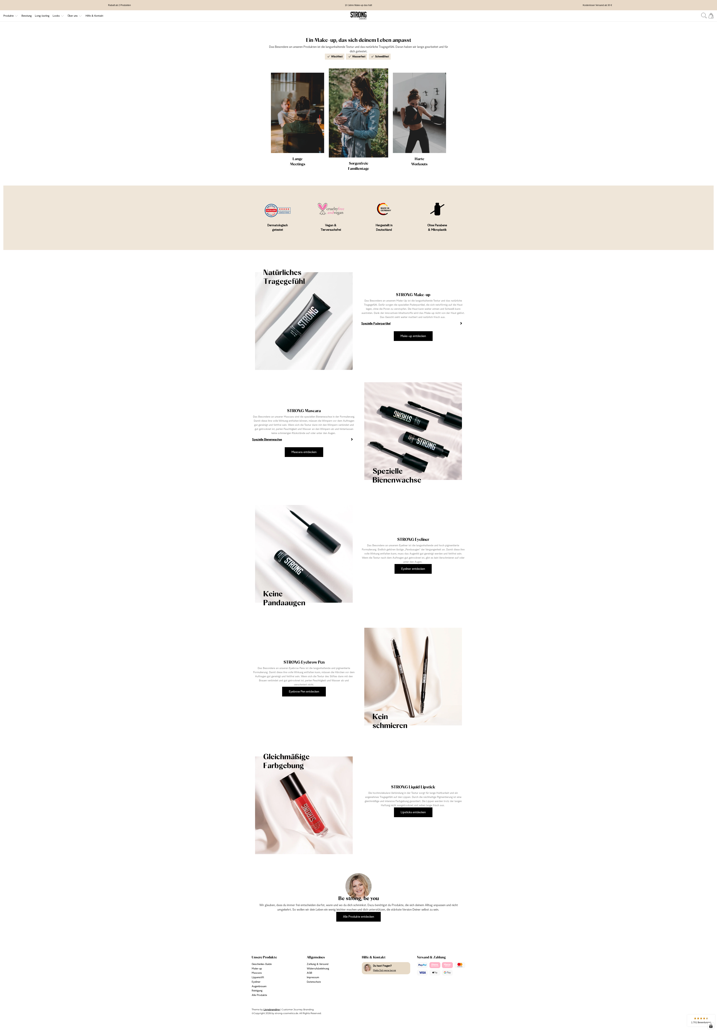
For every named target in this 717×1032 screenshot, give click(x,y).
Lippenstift (258, 977)
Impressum (313, 977)
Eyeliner (256, 982)
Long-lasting (42, 16)
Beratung (26, 16)
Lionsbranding (271, 1009)
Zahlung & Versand (317, 964)
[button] (701, 1020)
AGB (309, 973)
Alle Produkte (259, 995)
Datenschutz (314, 982)
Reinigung (257, 990)
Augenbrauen (259, 986)
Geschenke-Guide (262, 964)
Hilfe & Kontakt (94, 16)
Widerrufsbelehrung (318, 968)
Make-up (257, 968)
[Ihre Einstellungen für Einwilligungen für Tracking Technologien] (711, 1026)
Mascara (257, 973)
